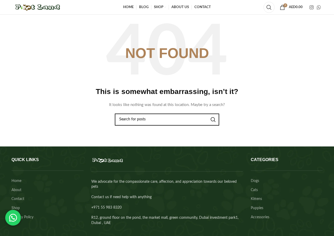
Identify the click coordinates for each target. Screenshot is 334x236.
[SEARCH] (213, 120)
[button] (13, 218)
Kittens (256, 199)
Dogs (255, 181)
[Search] (269, 7)
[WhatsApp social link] (319, 7)
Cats (254, 190)
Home (16, 181)
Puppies (257, 208)
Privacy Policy (22, 217)
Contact (17, 199)
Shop (15, 208)
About (16, 190)
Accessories (260, 217)
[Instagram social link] (311, 7)
